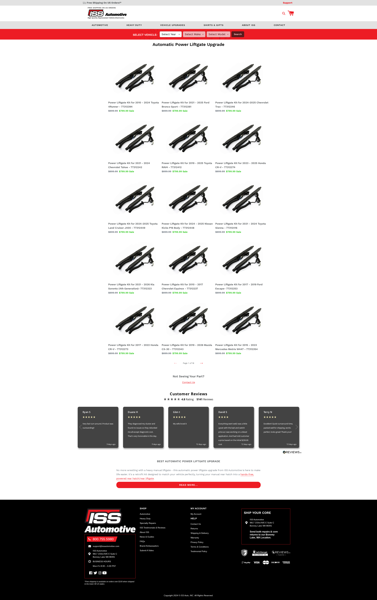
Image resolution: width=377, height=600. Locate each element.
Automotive (100, 25)
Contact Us (188, 382)
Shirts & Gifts (214, 25)
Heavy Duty (134, 25)
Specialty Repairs (148, 523)
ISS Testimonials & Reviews (152, 527)
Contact (279, 25)
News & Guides (147, 537)
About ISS (248, 25)
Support (287, 2)
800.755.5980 (103, 539)
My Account (196, 514)
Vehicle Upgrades (172, 25)
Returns (194, 528)
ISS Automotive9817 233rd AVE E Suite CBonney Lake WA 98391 (105, 554)
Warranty (195, 537)
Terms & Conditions (200, 547)
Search (238, 34)
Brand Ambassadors (149, 546)
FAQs (142, 541)
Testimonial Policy (199, 551)
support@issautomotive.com (106, 546)
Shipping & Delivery (200, 533)
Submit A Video (147, 550)
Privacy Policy (197, 542)
